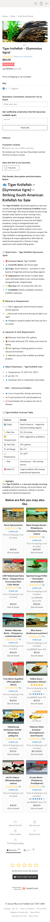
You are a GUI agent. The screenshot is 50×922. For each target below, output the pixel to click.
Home (5, 16)
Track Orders (15, 834)
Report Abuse (33, 916)
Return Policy (35, 912)
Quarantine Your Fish (19, 916)
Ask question (28, 56)
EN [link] (13, 908)
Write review (18, 56)
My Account (34, 825)
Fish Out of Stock (25, 16)
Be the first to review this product (25, 870)
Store (13, 16)
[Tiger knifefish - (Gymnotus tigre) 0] (25, 31)
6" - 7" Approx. (12, 88)
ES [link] (17, 908)
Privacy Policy (42, 908)
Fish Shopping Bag (15, 843)
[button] (35, 3)
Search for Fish (15, 825)
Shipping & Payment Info (19, 912)
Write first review (26, 877)
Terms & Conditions (27, 908)
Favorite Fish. (35, 834)
